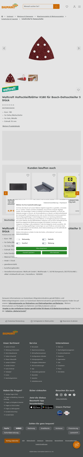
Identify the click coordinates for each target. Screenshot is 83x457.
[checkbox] (18, 239)
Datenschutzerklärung (51, 203)
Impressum (63, 203)
